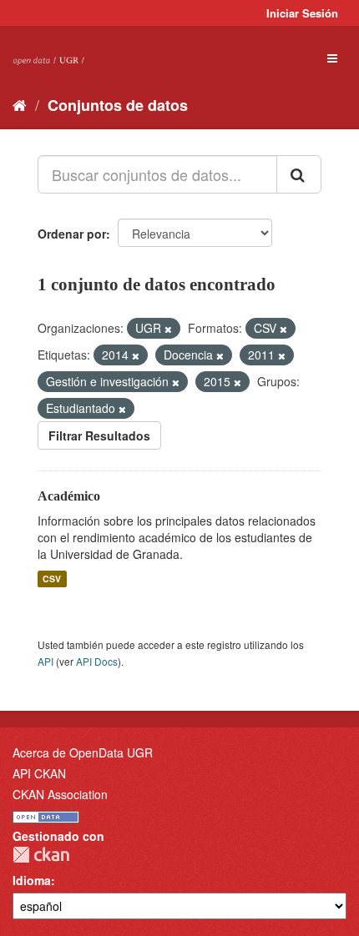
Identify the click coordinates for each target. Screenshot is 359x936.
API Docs (97, 661)
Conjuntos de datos (118, 105)
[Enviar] (298, 174)
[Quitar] (168, 328)
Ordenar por (72, 233)
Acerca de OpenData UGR (83, 752)
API (45, 661)
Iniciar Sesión (302, 13)
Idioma (32, 880)
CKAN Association (60, 794)
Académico (69, 496)
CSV (52, 578)
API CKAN (39, 773)
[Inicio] (20, 104)
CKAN (41, 854)
